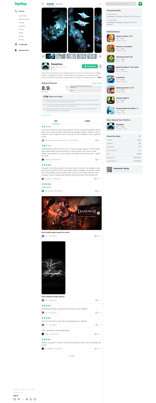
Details (50, 4)
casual (21, 29)
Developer (16, 389)
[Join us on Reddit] (31, 399)
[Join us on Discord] (19, 399)
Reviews (59, 4)
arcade (21, 22)
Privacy (32, 389)
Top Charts (23, 16)
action (21, 33)
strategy (22, 26)
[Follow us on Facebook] (14, 399)
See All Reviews (46, 115)
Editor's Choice (24, 19)
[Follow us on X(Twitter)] (23, 399)
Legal (22, 389)
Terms (27, 389)
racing (21, 39)
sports (21, 36)
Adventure (58, 67)
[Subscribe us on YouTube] (27, 399)
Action (64, 67)
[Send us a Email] (35, 399)
